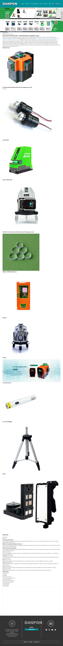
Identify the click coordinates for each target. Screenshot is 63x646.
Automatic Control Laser (7, 576)
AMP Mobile (12, 632)
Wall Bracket (5, 535)
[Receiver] (24, 295)
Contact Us (48, 11)
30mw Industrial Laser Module (8, 582)
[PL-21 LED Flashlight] (21, 402)
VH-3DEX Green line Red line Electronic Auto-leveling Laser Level (17, 87)
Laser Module (6, 140)
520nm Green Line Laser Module (8, 580)
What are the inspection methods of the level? (12, 544)
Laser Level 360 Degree (7, 579)
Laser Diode (5, 574)
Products (27, 3)
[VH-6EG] (21, 337)
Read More (5, 88)
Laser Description (35, 3)
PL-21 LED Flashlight (7, 421)
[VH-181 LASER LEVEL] (21, 160)
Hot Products (12, 631)
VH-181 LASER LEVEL (7, 179)
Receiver (4, 317)
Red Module (5, 575)
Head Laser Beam (39, 38)
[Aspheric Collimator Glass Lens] (21, 252)
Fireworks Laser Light (15, 39)
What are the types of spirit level (9, 548)
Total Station (8, 633)
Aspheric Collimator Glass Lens (10, 271)
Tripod (4, 474)
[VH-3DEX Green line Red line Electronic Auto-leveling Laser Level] (21, 66)
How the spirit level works (8, 539)
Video (50, 3)
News (41, 3)
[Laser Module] (27, 114)
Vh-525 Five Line (13, 636)
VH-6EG (4, 357)
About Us (45, 3)
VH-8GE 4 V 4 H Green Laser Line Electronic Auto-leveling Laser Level (18, 232)
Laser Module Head (6, 583)
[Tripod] (27, 448)
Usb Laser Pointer (6, 572)
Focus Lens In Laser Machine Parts (9, 578)
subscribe (31, 629)
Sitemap (16, 631)
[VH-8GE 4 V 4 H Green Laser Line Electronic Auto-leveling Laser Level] (27, 206)
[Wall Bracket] (31, 504)
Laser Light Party (6, 585)
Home (22, 3)
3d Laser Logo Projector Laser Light (49, 38)
